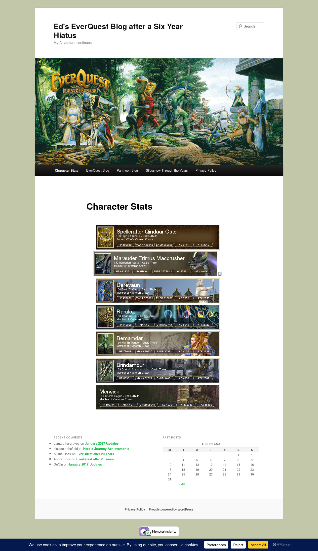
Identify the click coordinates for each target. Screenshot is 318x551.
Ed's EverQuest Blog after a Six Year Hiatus (118, 30)
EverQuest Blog (97, 170)
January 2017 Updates (102, 443)
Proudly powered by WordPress (171, 509)
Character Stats (66, 170)
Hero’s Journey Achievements (106, 448)
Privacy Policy (206, 170)
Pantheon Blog (127, 170)
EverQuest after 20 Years (95, 453)
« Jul (182, 484)
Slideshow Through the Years (167, 170)
